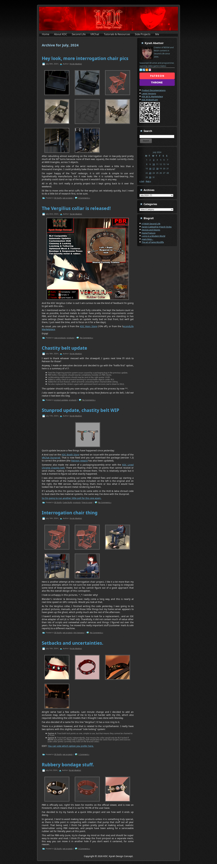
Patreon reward (79, 460)
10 (154, 164)
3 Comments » (84, 848)
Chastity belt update (64, 348)
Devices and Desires (151, 229)
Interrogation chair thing (70, 513)
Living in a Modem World (153, 236)
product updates (61, 400)
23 (150, 173)
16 (150, 168)
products (70, 338)
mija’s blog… (147, 239)
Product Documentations (154, 90)
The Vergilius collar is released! (76, 208)
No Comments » (86, 338)
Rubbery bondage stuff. (68, 765)
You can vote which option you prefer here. (71, 745)
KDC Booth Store (70, 454)
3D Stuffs (58, 198)
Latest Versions (149, 93)
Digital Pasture (148, 233)
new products (60, 338)
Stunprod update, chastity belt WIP (80, 410)
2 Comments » (84, 198)
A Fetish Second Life (151, 223)
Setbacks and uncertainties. (72, 643)
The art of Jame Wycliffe (153, 242)
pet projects (67, 198)
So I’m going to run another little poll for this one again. (71, 498)
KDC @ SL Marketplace (152, 96)
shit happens (78, 632)
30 (150, 177)
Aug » (148, 181)
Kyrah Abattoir (76, 64)
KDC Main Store (88, 326)
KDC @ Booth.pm (150, 99)
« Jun (141, 181)
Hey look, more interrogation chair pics (85, 58)
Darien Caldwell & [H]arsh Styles (157, 226)
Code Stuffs (67, 502)
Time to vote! (86, 502)
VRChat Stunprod (51, 457)
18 (157, 168)
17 (154, 168)
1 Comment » (83, 754)
